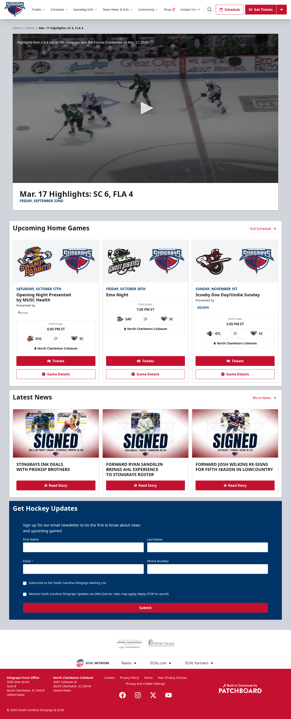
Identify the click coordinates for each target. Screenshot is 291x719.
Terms (148, 678)
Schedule (57, 9)
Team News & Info (116, 9)
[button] (145, 108)
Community (146, 9)
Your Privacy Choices (172, 678)
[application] (145, 108)
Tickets (36, 9)
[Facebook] (122, 695)
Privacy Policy (129, 678)
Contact (109, 678)
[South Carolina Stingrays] (15, 10)
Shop (167, 9)
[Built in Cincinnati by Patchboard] (240, 688)
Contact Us (188, 9)
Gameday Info (83, 9)
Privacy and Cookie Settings (145, 684)
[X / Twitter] (153, 695)
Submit (145, 607)
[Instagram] (138, 695)
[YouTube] (168, 695)
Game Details (58, 374)
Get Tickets (263, 9)
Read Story (58, 485)
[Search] (209, 9)
